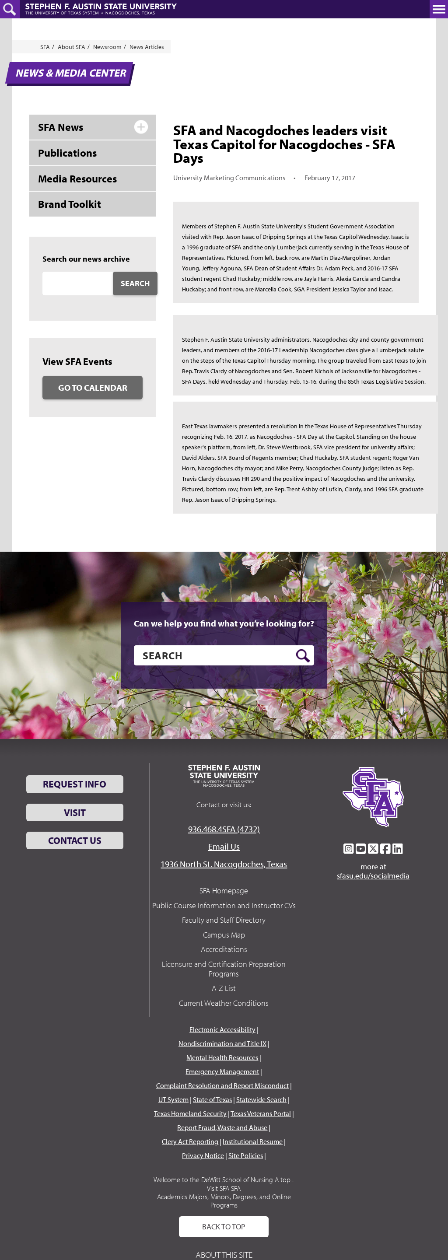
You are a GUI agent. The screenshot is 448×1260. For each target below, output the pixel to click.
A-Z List (224, 988)
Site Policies (245, 1155)
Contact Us (75, 840)
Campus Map (224, 935)
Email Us (224, 846)
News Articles (147, 47)
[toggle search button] (10, 9)
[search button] (303, 655)
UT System (173, 1099)
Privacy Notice (203, 1155)
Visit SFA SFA (224, 1188)
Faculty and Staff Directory (224, 920)
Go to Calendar (92, 387)
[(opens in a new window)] (348, 849)
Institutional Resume (253, 1141)
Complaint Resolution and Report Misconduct (222, 1085)
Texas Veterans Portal (261, 1113)
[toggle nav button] (439, 9)
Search (135, 283)
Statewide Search (261, 1099)
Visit (75, 812)
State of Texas (212, 1099)
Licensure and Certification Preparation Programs (224, 969)
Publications (67, 152)
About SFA (71, 47)
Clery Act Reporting (190, 1141)
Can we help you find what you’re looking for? (224, 623)
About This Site (224, 1254)
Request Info (74, 784)
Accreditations (224, 949)
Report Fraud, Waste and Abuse (222, 1127)
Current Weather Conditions (224, 1003)
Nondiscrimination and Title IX (222, 1043)
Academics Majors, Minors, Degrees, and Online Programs (224, 1200)
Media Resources (77, 178)
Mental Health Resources (222, 1057)
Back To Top (223, 1227)
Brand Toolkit (69, 203)
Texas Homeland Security (190, 1113)
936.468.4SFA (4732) (224, 828)
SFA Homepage (224, 891)
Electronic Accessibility (222, 1029)
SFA (45, 47)
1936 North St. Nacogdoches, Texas (224, 863)
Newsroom (107, 47)
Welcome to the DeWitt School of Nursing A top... (224, 1179)
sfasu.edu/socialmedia (373, 876)
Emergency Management (222, 1071)
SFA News (60, 126)
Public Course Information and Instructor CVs (224, 905)
